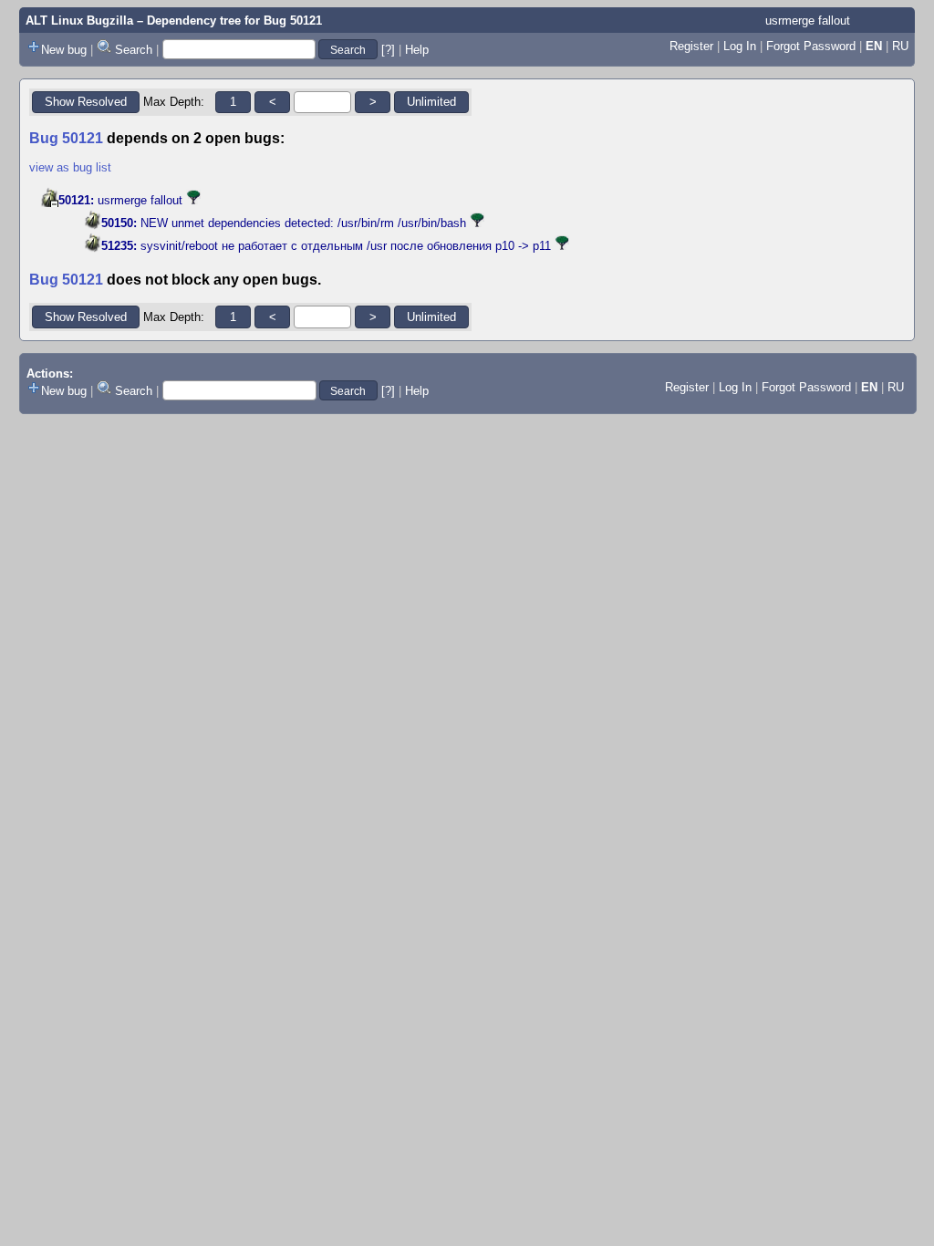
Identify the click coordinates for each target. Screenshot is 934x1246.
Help (417, 50)
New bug (64, 50)
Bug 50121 (293, 20)
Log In (739, 46)
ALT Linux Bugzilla (79, 20)
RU (900, 46)
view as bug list (70, 167)
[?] (388, 50)
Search (133, 50)
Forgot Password (811, 46)
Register (691, 46)
